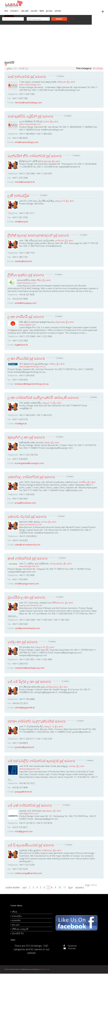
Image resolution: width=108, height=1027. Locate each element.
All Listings (98, 68)
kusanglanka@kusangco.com (29, 463)
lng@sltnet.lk (21, 344)
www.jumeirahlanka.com (31, 605)
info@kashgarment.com (27, 583)
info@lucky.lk (21, 221)
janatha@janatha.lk (24, 747)
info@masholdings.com (26, 142)
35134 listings (33, 945)
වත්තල (52, 363)
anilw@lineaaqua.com (25, 303)
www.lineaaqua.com (26, 282)
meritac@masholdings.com (28, 102)
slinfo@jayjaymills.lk (25, 707)
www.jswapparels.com (29, 768)
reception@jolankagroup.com (29, 667)
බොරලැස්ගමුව (56, 563)
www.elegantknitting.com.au (32, 366)
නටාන (44, 521)
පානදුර (72, 766)
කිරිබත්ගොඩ (58, 602)
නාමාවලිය (17, 916)
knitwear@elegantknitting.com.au (32, 383)
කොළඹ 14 (47, 402)
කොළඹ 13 (49, 726)
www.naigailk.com (27, 324)
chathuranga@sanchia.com (28, 873)
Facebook (72, 945)
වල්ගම (46, 121)
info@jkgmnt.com (24, 831)
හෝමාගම (59, 240)
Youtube (71, 948)
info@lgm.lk (21, 423)
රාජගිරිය (82, 482)
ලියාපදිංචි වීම (18, 933)
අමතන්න (16, 920)
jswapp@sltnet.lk (23, 791)
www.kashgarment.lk (29, 566)
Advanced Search (69, 20)
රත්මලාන (61, 81)
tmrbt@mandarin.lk (25, 182)
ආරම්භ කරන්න (13, 887)
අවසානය (79, 887)
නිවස (14, 911)
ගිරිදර (39, 280)
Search (59, 19)
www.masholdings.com (30, 84)
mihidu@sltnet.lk (23, 261)
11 (64, 887)
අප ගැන (15, 924)
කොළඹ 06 (40, 647)
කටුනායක (46, 161)
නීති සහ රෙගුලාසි (20, 929)
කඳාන (47, 442)
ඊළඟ (70, 887)
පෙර (24, 887)
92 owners (36, 949)
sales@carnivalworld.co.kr (27, 544)
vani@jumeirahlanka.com (27, 628)
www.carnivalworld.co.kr (30, 524)
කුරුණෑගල (47, 810)
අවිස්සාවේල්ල (52, 686)
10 (60, 887)
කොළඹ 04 (60, 200)
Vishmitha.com (45, 969)
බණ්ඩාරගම (47, 850)
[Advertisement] (54, 43)
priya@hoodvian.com (25, 502)
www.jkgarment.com (28, 813)
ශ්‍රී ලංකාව (71, 81)
